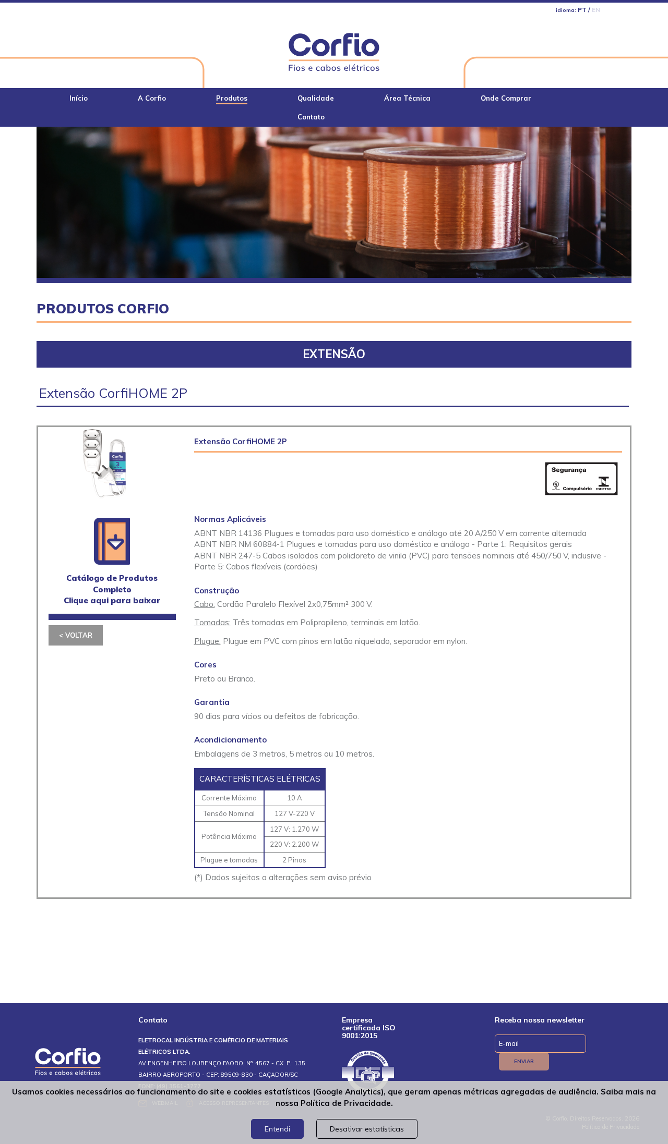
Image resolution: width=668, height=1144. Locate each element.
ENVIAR (524, 1061)
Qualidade (315, 98)
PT (582, 10)
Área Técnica (407, 98)
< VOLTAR (75, 635)
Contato (311, 117)
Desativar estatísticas (367, 1129)
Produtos (231, 98)
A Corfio (152, 98)
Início (78, 98)
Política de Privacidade (346, 1103)
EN (596, 10)
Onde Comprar (506, 98)
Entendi (277, 1129)
